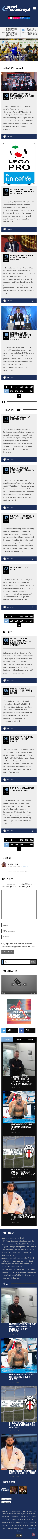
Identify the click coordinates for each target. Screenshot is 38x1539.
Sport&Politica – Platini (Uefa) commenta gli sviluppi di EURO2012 (21, 738)
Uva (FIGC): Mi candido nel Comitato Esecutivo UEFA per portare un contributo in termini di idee (20, 335)
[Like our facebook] (21, 1029)
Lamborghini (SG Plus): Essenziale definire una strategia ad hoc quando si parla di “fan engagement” (22, 1080)
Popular (7, 1039)
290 (21, 390)
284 (21, 386)
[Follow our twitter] (3, 1029)
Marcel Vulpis (11, 377)
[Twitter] (20, 1534)
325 (31, 843)
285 (26, 386)
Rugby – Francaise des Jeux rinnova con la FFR (20, 417)
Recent (19, 1039)
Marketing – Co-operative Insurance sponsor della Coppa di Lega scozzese (22, 469)
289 (16, 390)
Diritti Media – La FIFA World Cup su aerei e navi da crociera (22, 788)
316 (31, 620)
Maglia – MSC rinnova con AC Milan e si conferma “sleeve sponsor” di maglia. (19, 31)
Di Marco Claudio (13, 863)
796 (31, 390)
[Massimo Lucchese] (14, 1489)
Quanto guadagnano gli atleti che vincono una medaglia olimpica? (23, 1126)
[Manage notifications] (33, 1534)
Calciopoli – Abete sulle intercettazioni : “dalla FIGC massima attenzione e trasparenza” (20, 640)
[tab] (7, 1039)
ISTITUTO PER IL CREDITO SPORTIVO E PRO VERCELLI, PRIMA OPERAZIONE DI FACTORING (23, 1171)
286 (31, 386)
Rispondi (25, 866)
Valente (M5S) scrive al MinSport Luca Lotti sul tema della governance (22, 256)
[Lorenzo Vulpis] (23, 1489)
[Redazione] (5, 1489)
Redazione (9, 136)
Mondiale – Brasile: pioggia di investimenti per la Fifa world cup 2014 (21, 690)
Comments (31, 1039)
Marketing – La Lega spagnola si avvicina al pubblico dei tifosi (22, 516)
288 (11, 390)
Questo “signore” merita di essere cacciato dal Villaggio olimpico (23, 1216)
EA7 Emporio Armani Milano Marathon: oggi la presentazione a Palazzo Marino (22, 95)
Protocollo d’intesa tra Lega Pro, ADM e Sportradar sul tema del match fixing (22, 190)
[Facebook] (17, 1534)
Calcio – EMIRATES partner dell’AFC (20, 567)
